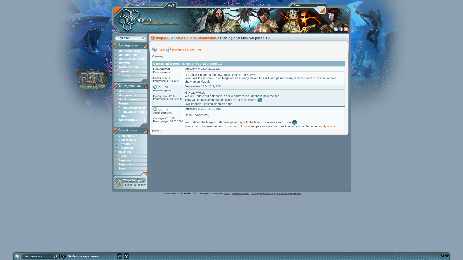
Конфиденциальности (262, 193)
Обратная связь (240, 193)
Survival (245, 126)
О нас (227, 193)
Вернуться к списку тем (186, 49)
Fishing (228, 126)
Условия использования (288, 193)
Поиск (161, 49)
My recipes (329, 126)
